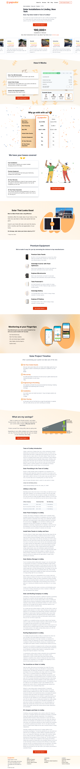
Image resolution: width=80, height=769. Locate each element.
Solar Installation (26, 6)
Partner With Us (30, 760)
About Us (38, 2)
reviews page (55, 35)
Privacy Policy (65, 762)
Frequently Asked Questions (50, 760)
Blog (52, 2)
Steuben (38, 6)
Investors (29, 763)
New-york (33, 6)
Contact (56, 2)
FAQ (48, 2)
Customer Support (66, 759)
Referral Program (31, 759)
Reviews (44, 2)
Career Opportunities (32, 762)
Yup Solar (35, 521)
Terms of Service (66, 763)
